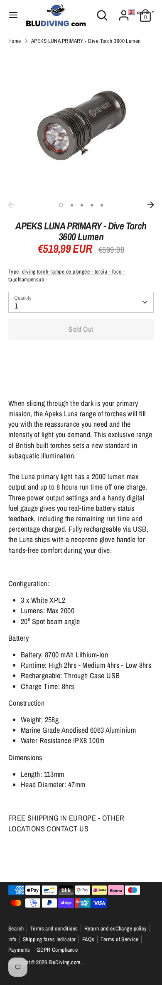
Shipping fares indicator (49, 939)
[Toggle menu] (13, 15)
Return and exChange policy (115, 928)
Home (14, 41)
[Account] (123, 12)
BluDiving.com (65, 962)
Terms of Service (119, 939)
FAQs (88, 939)
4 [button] (92, 205)
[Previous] (11, 205)
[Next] (151, 205)
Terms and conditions (54, 928)
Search (16, 928)
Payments (19, 949)
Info (12, 939)
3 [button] (82, 205)
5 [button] (102, 205)
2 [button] (72, 205)
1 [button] (61, 205)
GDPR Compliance (57, 949)
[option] (81, 124)
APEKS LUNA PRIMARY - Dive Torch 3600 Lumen (86, 41)
